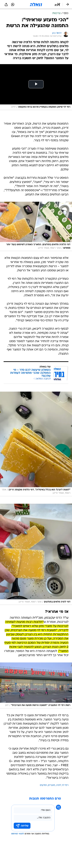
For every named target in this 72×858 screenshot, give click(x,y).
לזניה (58, 785)
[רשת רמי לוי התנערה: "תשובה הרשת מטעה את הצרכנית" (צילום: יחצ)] (36, 685)
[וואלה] (36, 4)
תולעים (43, 785)
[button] (57, 4)
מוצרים (51, 785)
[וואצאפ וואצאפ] (12, 4)
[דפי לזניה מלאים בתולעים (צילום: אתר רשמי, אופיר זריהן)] (36, 554)
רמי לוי (65, 785)
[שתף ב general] (6, 4)
